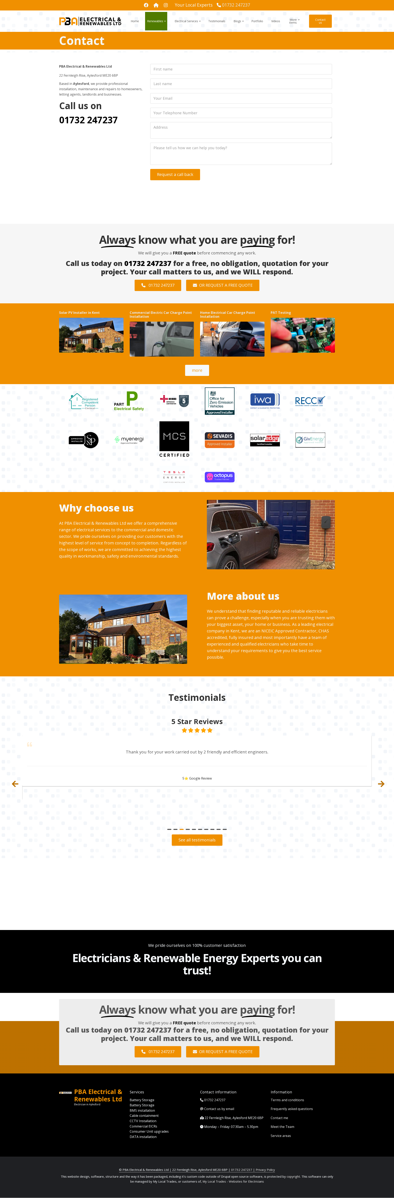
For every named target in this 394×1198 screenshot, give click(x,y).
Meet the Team (282, 1126)
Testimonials (216, 21)
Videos (275, 21)
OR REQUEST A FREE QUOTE (226, 285)
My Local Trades (214, 1181)
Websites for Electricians (246, 1181)
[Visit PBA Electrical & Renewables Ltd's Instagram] (156, 5)
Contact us (320, 21)
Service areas (281, 1135)
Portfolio (257, 21)
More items (294, 25)
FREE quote (184, 253)
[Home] (90, 20)
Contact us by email (219, 1109)
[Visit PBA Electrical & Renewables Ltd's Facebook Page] (146, 5)
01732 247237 (236, 5)
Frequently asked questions (292, 1109)
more (197, 370)
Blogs (239, 24)
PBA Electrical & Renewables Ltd (98, 1095)
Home (135, 21)
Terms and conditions (287, 1100)
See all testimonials (197, 840)
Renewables (157, 24)
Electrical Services (188, 24)
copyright (293, 1176)
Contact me (279, 1118)
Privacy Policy (265, 1170)
